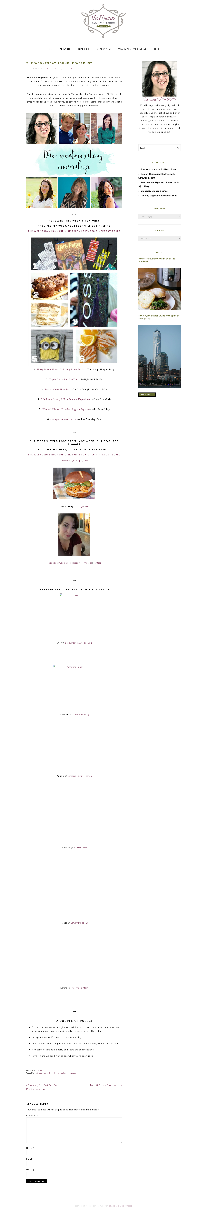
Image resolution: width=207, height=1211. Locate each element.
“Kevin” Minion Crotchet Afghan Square (65, 409)
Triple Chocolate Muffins (63, 379)
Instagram (75, 562)
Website (30, 1170)
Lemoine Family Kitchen (79, 776)
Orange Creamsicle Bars (64, 419)
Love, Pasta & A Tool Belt (78, 642)
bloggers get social (44, 1073)
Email (30, 1159)
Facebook (52, 562)
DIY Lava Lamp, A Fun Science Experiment (66, 399)
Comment (32, 1115)
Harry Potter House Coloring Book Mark (60, 369)
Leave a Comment (72, 69)
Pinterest (87, 562)
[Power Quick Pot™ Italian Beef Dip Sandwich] (159, 290)
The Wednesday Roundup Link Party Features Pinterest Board (74, 231)
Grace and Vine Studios (120, 1206)
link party (40, 1070)
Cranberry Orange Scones (154, 191)
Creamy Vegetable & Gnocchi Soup (159, 195)
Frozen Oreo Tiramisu (57, 389)
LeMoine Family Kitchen (103, 21)
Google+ (63, 562)
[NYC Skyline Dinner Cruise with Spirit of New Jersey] (159, 357)
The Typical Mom (79, 988)
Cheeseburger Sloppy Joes (74, 460)
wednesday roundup (68, 1073)
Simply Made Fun (79, 922)
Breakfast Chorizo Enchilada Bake (158, 169)
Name (30, 1148)
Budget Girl (83, 506)
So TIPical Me (81, 847)
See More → (147, 394)
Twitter (97, 562)
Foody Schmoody (81, 714)
